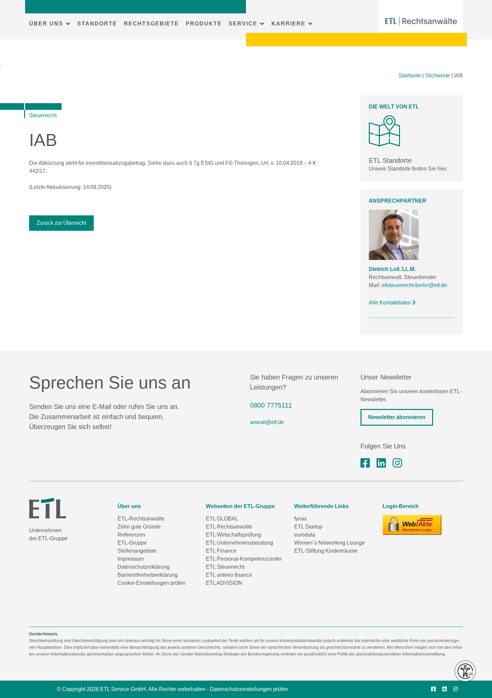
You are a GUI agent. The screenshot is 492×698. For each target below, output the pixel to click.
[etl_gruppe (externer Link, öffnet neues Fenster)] (397, 463)
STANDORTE (97, 23)
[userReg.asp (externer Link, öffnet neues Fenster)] (412, 525)
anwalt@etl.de (267, 422)
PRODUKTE (204, 23)
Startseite (410, 75)
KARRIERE (288, 23)
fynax (300, 518)
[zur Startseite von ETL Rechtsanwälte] (421, 21)
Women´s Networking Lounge (329, 543)
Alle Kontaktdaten (390, 302)
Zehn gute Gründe (139, 527)
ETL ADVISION (224, 583)
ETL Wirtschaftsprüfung (233, 535)
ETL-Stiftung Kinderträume (325, 551)
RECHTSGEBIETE (151, 23)
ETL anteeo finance (229, 575)
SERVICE (243, 23)
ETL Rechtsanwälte (229, 527)
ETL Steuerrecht (225, 567)
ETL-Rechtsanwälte (141, 518)
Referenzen (131, 535)
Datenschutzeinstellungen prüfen (249, 689)
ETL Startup (308, 527)
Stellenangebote (137, 551)
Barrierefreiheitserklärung (147, 575)
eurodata (304, 535)
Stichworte (437, 75)
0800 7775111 (271, 405)
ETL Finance (221, 551)
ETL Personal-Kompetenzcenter (244, 559)
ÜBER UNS (46, 23)
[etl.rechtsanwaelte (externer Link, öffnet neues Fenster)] (365, 463)
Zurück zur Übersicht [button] (61, 223)
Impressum (130, 559)
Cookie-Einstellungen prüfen (151, 583)
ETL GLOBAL (222, 518)
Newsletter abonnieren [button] (396, 417)
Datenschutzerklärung (143, 567)
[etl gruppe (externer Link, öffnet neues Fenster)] (381, 463)
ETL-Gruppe (132, 543)
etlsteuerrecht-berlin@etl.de (414, 285)
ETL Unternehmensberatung (239, 543)
